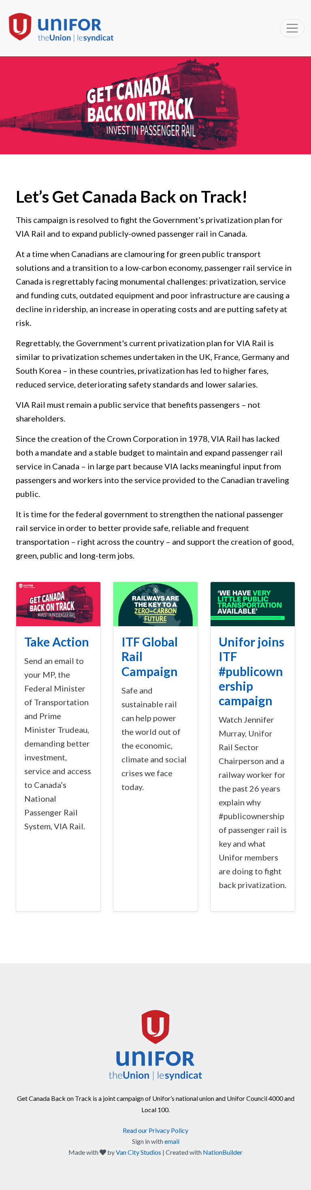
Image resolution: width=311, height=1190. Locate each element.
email (171, 1141)
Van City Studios (138, 1152)
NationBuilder (223, 1152)
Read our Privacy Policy (155, 1130)
